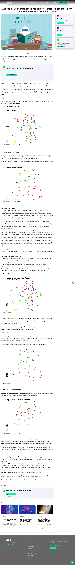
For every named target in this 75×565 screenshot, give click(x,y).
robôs (37, 264)
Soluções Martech (31, 546)
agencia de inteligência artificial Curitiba (18, 479)
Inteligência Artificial (7, 6)
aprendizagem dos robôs (30, 97)
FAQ (28, 551)
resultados (43, 480)
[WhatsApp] (14, 544)
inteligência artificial (25, 480)
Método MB (37, 2)
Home (28, 2)
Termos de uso (30, 555)
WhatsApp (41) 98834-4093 (54, 543)
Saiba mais (60, 34)
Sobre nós (32, 2)
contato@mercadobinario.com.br (55, 545)
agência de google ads (7, 479)
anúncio (2, 480)
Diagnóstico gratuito (63, 2)
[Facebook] (6, 544)
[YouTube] (12, 544)
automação (15, 480)
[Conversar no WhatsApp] (72, 562)
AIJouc (50, 479)
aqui (29, 476)
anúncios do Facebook (20, 58)
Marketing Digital (32, 480)
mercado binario (38, 480)
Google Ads (3, 58)
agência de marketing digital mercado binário (33, 479)
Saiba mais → (5, 530)
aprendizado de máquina (8, 480)
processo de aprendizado (14, 268)
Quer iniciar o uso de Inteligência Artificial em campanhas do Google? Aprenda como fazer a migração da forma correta (26, 520)
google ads (19, 480)
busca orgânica (29, 58)
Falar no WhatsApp (61, 46)
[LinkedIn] (10, 544)
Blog (50, 2)
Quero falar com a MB (11, 494)
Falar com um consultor (11, 74)
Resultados (46, 2)
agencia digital (44, 479)
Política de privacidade (32, 553)
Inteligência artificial (43, 83)
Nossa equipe (30, 543)
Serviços (41, 2)
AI (47, 479)
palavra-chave (23, 215)
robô (46, 480)
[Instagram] (8, 544)
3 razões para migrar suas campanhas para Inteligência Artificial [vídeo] (9, 519)
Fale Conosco (54, 2)
